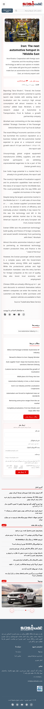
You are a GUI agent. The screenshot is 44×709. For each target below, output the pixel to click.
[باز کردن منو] (4, 4)
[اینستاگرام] (23, 314)
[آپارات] (9, 314)
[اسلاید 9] (27, 610)
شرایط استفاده (15, 466)
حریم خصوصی (21, 466)
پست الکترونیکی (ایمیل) (33, 447)
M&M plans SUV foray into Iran (28, 376)
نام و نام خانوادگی (35, 440)
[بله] (5, 314)
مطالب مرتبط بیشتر (31, 417)
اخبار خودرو (38, 660)
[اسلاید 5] (21, 610)
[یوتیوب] (14, 314)
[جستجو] (16, 10)
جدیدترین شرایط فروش (7, 10)
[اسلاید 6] (22, 610)
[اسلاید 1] (15, 610)
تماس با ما (18, 656)
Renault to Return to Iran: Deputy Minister (24, 357)
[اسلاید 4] (19, 610)
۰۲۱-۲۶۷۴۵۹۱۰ (37, 677)
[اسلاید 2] (16, 610)
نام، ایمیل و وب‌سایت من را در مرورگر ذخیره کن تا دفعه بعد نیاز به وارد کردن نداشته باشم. (21, 461)
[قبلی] (12, 610)
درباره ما (18, 652)
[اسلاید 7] (24, 610)
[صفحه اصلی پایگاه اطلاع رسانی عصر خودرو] (32, 4)
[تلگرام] (19, 314)
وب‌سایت (37, 454)
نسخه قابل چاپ (34, 81)
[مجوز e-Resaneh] (32, 688)
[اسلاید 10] (28, 610)
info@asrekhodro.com (35, 681)
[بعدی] (32, 610)
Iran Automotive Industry (28, 331)
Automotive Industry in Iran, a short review (23, 381)
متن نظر (37, 431)
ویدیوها (40, 652)
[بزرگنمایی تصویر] (22, 30)
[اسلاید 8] (25, 610)
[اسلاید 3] (18, 610)
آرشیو (4, 525)
